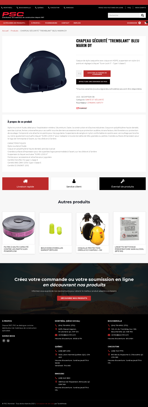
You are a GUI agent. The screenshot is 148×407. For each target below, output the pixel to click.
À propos (35, 23)
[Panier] (146, 23)
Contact (65, 23)
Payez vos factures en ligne (110, 7)
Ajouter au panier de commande (97, 73)
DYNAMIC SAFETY (95, 103)
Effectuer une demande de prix (93, 81)
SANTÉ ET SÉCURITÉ (94, 100)
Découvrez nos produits (74, 298)
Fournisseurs (51, 23)
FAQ (129, 7)
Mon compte (140, 7)
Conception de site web (45, 404)
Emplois (77, 23)
